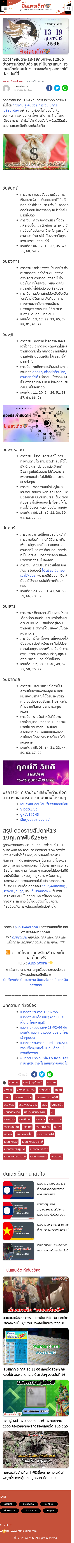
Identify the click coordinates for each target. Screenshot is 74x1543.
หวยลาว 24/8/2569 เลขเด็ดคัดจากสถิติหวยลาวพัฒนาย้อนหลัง (51, 1189)
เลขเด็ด (8, 1134)
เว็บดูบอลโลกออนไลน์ (35, 819)
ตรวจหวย (9, 1104)
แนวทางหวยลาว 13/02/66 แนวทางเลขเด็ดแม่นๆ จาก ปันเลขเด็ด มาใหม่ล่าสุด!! (42, 1017)
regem (50, 1510)
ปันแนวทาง (28, 980)
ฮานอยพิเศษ (43, 1127)
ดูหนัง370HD (29, 814)
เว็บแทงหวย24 (41, 891)
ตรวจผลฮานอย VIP (47, 1097)
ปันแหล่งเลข (17, 81)
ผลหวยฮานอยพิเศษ (35, 1112)
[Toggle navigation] (68, 8)
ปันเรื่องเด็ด (11, 980)
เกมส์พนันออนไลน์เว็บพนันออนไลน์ (44, 804)
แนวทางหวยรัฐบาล (15, 1149)
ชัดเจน (58, 1090)
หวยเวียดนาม (11, 1127)
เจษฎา (58, 1127)
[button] (49, 88)
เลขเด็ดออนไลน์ (24, 1134)
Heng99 (51, 1082)
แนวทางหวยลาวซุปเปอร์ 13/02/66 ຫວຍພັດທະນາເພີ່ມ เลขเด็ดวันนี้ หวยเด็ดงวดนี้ (44, 1048)
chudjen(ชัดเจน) (32, 1082)
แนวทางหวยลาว (38, 1149)
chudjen (14, 1082)
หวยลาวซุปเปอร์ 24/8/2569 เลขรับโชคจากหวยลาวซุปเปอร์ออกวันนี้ (52, 1209)
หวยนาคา (9, 1119)
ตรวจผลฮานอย (23, 1097)
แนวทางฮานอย (38, 1156)
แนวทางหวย (11, 1141)
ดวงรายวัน (19, 937)
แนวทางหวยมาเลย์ (32, 1141)
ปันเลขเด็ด (57, 1104)
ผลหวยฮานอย (12, 1112)
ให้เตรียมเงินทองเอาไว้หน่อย (42, 573)
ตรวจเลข (35, 985)
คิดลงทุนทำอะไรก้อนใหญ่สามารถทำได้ (43, 374)
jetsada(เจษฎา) (26, 1090)
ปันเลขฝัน (61, 980)
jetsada (8, 1090)
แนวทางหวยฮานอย (15, 1156)
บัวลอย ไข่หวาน (21, 86)
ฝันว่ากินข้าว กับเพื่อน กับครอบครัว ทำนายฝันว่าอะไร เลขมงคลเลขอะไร (44, 1061)
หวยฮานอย (55, 1119)
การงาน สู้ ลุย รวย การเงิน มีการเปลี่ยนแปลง (30, 108)
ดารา (7, 1097)
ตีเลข (44, 1104)
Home (6, 81)
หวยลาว (40, 1119)
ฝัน (52, 1112)
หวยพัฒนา (25, 1119)
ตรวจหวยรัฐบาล (27, 1104)
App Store (37, 963)
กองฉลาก (44, 1090)
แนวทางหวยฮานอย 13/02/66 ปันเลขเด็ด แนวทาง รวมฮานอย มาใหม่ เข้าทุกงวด (44, 1032)
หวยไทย (27, 1127)
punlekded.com (26, 927)
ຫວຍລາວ (57, 1156)
